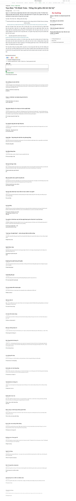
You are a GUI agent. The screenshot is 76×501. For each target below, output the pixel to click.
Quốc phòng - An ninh (56, 2)
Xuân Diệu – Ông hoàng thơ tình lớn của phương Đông (18, 137)
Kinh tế (36, 2)
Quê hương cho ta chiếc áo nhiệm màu (15, 477)
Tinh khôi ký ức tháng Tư (12, 382)
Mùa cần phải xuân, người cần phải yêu (15, 177)
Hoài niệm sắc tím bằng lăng (12, 368)
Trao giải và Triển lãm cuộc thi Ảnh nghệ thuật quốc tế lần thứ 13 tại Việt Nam (24, 219)
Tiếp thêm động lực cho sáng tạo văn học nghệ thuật (18, 108)
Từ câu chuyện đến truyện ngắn (13, 287)
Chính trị (26, 2)
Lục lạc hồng (9, 205)
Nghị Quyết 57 (31, 2)
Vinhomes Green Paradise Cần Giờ (58, 42)
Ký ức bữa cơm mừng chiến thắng (14, 423)
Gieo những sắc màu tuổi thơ (12, 82)
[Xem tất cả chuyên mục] (69, 2)
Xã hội (44, 2)
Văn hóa (40, 2)
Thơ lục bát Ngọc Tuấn (11, 164)
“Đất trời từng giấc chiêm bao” (57, 28)
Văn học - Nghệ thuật (15, 5)
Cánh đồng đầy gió (10, 274)
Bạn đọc (62, 2)
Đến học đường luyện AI (11, 327)
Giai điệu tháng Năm (10, 151)
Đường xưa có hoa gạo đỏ (12, 437)
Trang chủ (8, 5)
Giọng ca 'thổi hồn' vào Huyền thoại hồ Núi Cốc (17, 97)
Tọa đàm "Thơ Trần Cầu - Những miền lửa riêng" (16, 18)
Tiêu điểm (13, 2)
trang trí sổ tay (53, 40)
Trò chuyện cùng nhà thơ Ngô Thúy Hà (15, 123)
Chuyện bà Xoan (9, 490)
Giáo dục (50, 2)
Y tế (46, 2)
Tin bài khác (10, 73)
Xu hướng (56, 13)
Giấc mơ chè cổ (9, 300)
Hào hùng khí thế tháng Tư (12, 340)
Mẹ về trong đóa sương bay (12, 465)
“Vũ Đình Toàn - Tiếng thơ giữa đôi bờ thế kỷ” (28, 61)
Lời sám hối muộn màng (11, 314)
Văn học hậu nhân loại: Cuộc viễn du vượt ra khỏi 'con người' (20, 191)
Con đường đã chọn (10, 355)
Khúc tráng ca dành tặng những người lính (16, 409)
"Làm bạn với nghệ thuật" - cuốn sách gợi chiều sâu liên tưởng (20, 233)
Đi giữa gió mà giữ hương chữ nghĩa (14, 261)
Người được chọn (10, 247)
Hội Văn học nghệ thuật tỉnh (12, 61)
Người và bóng (9, 451)
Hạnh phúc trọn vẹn (10, 395)
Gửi (6, 71)
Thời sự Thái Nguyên (19, 2)
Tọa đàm (19, 61)
